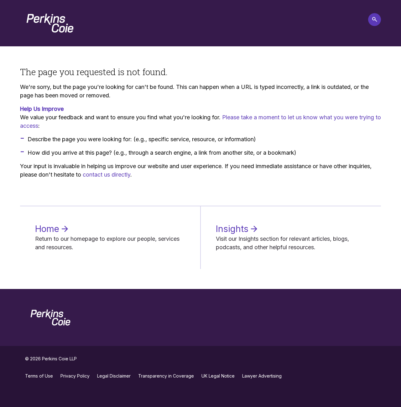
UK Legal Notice (218, 376)
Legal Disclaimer (114, 376)
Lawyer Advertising (262, 376)
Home (48, 229)
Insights (233, 229)
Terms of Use (39, 376)
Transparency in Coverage (166, 376)
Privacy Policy (75, 376)
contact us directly (106, 174)
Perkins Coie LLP (59, 358)
